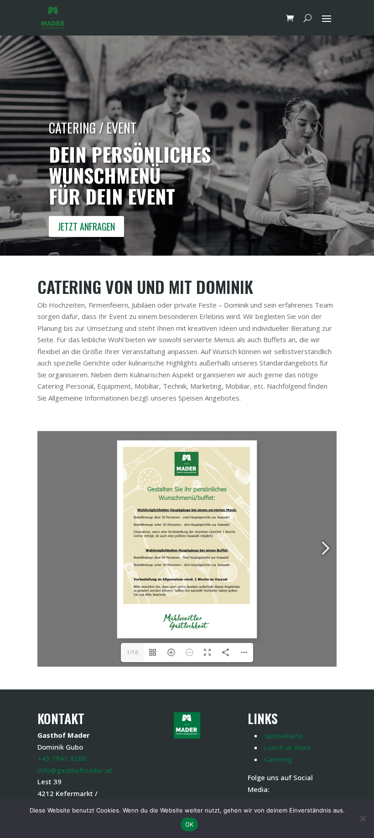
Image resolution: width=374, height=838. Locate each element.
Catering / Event (92, 127)
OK (189, 824)
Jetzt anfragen (86, 226)
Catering (278, 759)
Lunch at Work (287, 747)
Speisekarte (283, 735)
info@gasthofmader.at (74, 770)
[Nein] (362, 818)
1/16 (132, 652)
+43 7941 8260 (61, 758)
